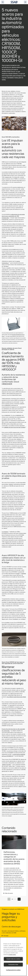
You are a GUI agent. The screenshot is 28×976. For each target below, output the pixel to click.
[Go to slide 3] (16, 899)
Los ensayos (5, 531)
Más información (9, 893)
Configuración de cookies (13, 970)
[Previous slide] (8, 899)
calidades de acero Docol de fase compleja (14, 427)
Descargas (5, 935)
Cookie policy (12, 954)
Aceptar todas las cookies (13, 959)
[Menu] (25, 2)
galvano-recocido (6, 764)
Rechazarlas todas (13, 964)
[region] (13, 956)
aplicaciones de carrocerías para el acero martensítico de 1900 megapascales (13, 216)
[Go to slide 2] (14, 899)
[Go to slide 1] (12, 899)
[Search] (2, 2)
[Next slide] (19, 899)
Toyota (17, 573)
